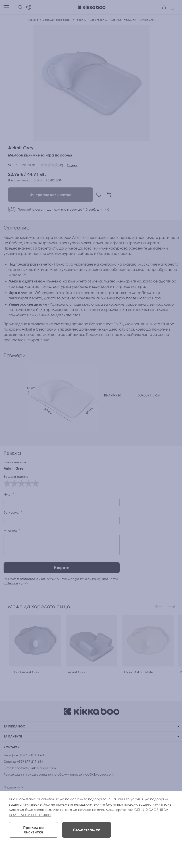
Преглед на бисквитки (33, 829)
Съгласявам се (86, 830)
